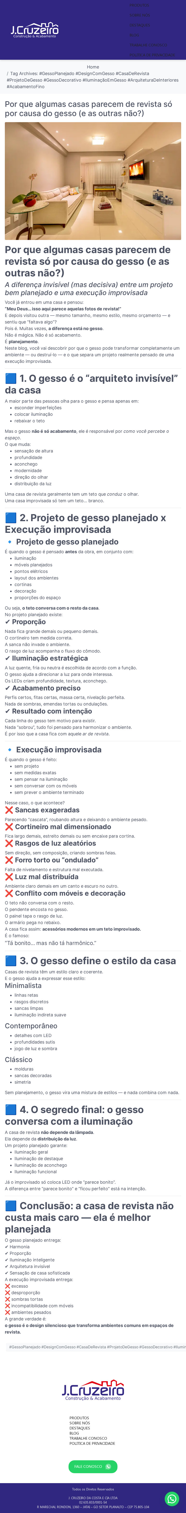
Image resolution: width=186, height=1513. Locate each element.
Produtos (139, 5)
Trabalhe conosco (148, 44)
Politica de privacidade (152, 54)
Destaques (140, 24)
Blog (134, 34)
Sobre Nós (140, 14)
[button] (172, 1499)
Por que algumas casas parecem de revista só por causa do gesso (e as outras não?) (88, 108)
